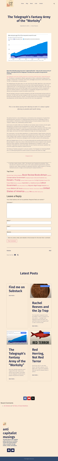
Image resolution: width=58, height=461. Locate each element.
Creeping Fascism (30, 177)
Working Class (40, 191)
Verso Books (27, 191)
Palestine (44, 185)
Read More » (12, 295)
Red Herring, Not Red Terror (38, 355)
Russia (20, 188)
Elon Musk (22, 180)
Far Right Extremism (39, 180)
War (30, 191)
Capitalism (49, 175)
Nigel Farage (37, 185)
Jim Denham (7, 406)
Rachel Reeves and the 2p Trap (40, 307)
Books (38, 175)
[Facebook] (9, 450)
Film (49, 180)
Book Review (28, 175)
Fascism (46, 180)
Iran (29, 183)
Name (9, 220)
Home (22, 3)
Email (9, 226)
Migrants (30, 185)
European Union (31, 180)
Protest (9, 188)
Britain (44, 175)
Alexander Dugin (10, 175)
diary (46, 177)
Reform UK (14, 188)
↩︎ (42, 167)
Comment (10, 202)
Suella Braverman (26, 188)
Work (31, 156)
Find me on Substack (17, 289)
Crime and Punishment (39, 177)
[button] (54, 4)
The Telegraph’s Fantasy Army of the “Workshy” (17, 357)
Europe (26, 180)
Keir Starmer (37, 183)
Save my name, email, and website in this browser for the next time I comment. (29, 237)
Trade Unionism (36, 188)
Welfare (33, 191)
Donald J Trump (13, 180)
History (15, 183)
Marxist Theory (25, 185)
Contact (41, 3)
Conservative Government (16, 177)
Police (48, 185)
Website (9, 232)
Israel (32, 183)
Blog (27, 3)
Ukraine (41, 188)
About (31, 3)
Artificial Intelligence (18, 175)
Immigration (19, 183)
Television (31, 188)
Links (36, 3)
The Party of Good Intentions (20, 406)
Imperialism (25, 183)
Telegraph (27, 156)
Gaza (12, 183)
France (8, 183)
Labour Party (19, 185)
